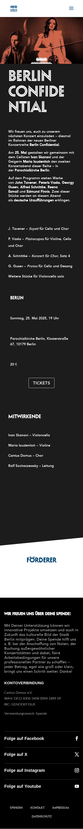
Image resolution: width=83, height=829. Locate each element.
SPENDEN (16, 807)
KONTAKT (37, 807)
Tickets (41, 382)
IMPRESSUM (60, 807)
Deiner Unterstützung (30, 625)
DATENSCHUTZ (42, 816)
